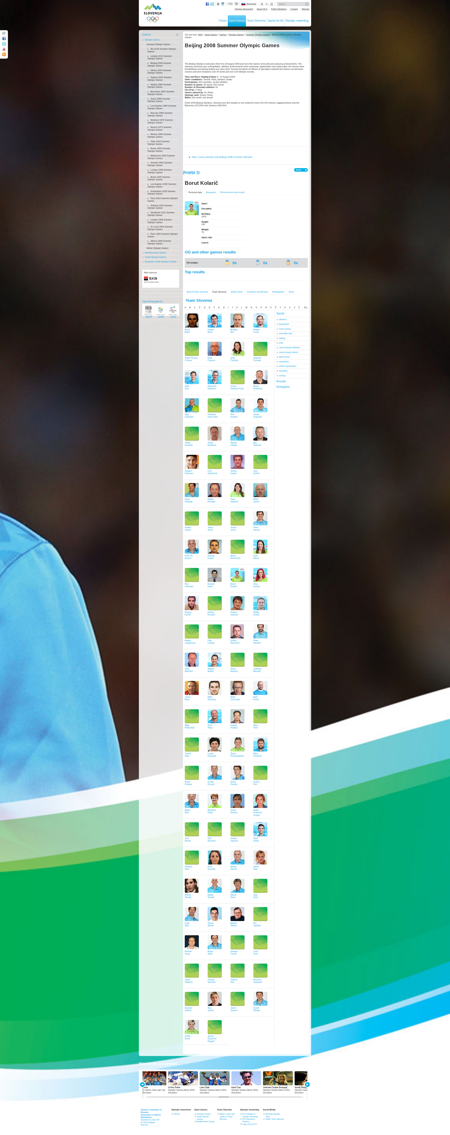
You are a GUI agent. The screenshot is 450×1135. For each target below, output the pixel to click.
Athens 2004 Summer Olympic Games (159, 71)
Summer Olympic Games (158, 44)
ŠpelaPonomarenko (237, 754)
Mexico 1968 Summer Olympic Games (159, 135)
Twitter (212, 4)
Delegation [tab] (283, 386)
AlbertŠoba (233, 896)
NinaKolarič (256, 585)
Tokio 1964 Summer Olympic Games (158, 142)
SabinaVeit (233, 981)
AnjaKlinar (256, 557)
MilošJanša (256, 500)
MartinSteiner (233, 867)
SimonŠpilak (211, 924)
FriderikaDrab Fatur (213, 415)
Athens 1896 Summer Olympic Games (159, 242)
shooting (283, 371)
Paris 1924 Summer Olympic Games (162, 199)
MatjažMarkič (211, 670)
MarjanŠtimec (233, 924)
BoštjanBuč (234, 331)
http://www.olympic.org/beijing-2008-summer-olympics (222, 157)
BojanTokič (210, 952)
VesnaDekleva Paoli (237, 387)
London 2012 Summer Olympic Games (159, 57)
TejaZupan (211, 1009)
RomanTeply (188, 952)
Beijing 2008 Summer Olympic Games (159, 64)
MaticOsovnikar (235, 698)
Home (223, 20)
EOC (236, 4)
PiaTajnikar (257, 924)
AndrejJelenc (188, 528)
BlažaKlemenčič (235, 557)
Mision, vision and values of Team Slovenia (227, 1116)
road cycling (285, 329)
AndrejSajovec (234, 839)
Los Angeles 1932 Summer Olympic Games (161, 185)
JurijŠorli (255, 896)
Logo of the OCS (249, 1124)
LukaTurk (255, 952)
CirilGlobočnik (212, 472)
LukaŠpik (187, 924)
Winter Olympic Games (157, 248)
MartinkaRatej (212, 811)
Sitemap (305, 9)
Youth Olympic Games (155, 257)
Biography (211, 192)
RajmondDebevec (212, 387)
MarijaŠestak (188, 896)
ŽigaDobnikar (189, 415)
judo (281, 343)
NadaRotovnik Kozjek (257, 813)
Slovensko (251, 4)
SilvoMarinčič (189, 670)
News (291, 292)
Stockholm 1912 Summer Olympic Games (161, 213)
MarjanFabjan (233, 444)
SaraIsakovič (234, 500)
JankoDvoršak (189, 444)
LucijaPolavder (212, 754)
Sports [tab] (280, 313)
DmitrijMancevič (235, 641)
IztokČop (187, 387)
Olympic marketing (296, 20)
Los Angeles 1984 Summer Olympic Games (161, 107)
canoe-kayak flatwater (289, 347)
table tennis (284, 357)
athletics (283, 319)
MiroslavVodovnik (257, 981)
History (177, 1114)
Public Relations (279, 9)
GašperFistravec (189, 472)
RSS (4, 54)
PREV (143, 1085)
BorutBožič (187, 331)
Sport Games (237, 20)
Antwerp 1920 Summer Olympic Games (159, 206)
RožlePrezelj (233, 783)
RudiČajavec (212, 359)
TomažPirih (188, 754)
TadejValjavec (189, 981)
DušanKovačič (211, 613)
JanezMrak (188, 698)
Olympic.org (230, 4)
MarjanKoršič (188, 613)
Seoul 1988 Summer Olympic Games (158, 100)
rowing (282, 375)
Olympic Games (152, 40)
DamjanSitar (188, 867)
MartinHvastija (211, 500)
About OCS (262, 9)
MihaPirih (255, 726)
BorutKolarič (233, 585)
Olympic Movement (244, 9)
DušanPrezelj (211, 783)
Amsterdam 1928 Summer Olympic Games (161, 192)
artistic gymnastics (287, 366)
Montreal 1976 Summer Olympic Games (160, 121)
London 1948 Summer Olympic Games (159, 171)
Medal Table (237, 292)
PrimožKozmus (234, 613)
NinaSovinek (211, 867)
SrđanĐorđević (212, 444)
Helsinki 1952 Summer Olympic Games (159, 164)
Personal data (195, 192)
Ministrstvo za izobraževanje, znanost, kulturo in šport (223, 4)
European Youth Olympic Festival (160, 261)
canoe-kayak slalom (288, 352)
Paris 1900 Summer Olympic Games (162, 235)
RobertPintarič (234, 726)
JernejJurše (233, 528)
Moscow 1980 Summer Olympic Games (159, 114)
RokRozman (212, 839)
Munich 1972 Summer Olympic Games (159, 128)
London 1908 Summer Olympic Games (159, 221)
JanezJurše (210, 528)
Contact (294, 9)
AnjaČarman (234, 359)
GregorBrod (211, 331)
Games (146, 34)
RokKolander (189, 585)
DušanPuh (256, 783)
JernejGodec (233, 472)
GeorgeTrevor (234, 952)
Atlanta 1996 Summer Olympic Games (159, 85)
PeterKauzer (256, 528)
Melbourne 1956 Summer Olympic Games (161, 157)
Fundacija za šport (218, 4)
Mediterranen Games (206, 1121)
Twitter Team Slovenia (274, 1119)
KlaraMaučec (234, 670)
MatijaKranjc (256, 613)
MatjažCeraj (256, 331)
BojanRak (187, 811)
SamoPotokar (188, 783)
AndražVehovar (212, 981)
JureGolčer (256, 472)
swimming (284, 361)
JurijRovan (188, 839)
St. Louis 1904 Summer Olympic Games (160, 228)
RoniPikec (210, 726)
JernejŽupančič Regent (212, 1039)
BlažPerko (256, 698)
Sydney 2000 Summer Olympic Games (159, 78)
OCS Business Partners (248, 1120)
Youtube (4, 49)
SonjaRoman (233, 811)
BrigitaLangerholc (190, 641)
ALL (306, 307)
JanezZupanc (234, 1009)
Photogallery (278, 292)
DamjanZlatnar (188, 1009)
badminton (284, 324)
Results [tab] (281, 381)
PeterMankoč (257, 641)
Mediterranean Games (155, 253)
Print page (271, 4)
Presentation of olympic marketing (250, 1115)
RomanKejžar (211, 557)
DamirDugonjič (257, 415)
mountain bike (285, 333)
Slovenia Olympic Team (272, 1115)
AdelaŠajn (256, 867)
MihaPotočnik (257, 754)
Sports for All (275, 20)
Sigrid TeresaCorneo (191, 359)
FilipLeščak (211, 641)
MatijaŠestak (211, 896)
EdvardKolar (211, 585)
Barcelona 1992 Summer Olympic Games (160, 92)
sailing (282, 338)
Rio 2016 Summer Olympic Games (161, 50)
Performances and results (232, 192)
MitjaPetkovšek (190, 726)
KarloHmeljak (189, 500)
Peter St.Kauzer (189, 557)
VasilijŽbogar (256, 1009)
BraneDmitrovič (257, 387)
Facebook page (207, 4)
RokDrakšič (234, 415)
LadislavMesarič (257, 670)
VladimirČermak (257, 359)
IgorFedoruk (257, 444)
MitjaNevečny (212, 698)
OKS (200, 35)
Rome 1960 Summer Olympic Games (158, 149)
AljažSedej (256, 839)
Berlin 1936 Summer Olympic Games (158, 178)
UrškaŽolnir (187, 1037)
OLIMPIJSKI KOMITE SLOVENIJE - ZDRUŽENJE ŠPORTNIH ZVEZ (153, 13)
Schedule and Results (257, 292)
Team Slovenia (256, 20)
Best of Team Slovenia (197, 292)
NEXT (307, 1085)
